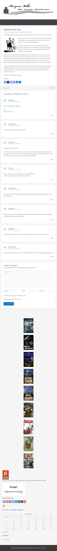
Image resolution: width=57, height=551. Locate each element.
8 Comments (7, 32)
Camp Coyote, (39, 55)
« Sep (4, 532)
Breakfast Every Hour (9, 111)
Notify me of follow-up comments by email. (15, 295)
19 (13, 526)
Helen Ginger (11, 142)
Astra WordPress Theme (40, 548)
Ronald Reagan (48, 34)
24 (50, 526)
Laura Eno (10, 168)
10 (50, 521)
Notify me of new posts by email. (13, 299)
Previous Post (6, 88)
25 (6, 528)
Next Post (52, 88)
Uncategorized (21, 32)
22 (36, 526)
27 (21, 528)
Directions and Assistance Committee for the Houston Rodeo (31, 56)
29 (36, 528)
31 (50, 528)
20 (21, 526)
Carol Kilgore (11, 208)
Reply (52, 115)
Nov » (7, 532)
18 (6, 526)
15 (35, 524)
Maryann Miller (14, 32)
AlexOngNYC (11, 100)
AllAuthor (21, 509)
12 (13, 524)
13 (21, 524)
